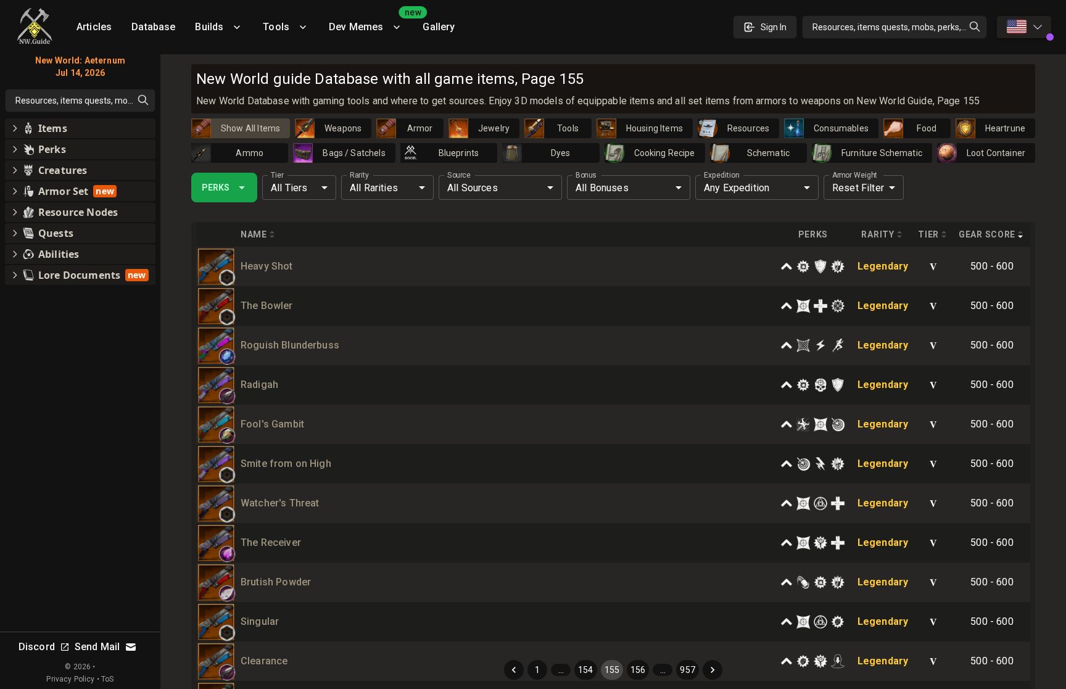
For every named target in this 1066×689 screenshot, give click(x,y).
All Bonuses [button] (602, 188)
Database (153, 27)
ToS (107, 679)
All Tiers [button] (289, 188)
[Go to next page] (712, 670)
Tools (276, 27)
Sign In (774, 27)
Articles (94, 27)
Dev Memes (371, 22)
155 (612, 670)
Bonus (586, 175)
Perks (215, 187)
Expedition (721, 175)
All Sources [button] (472, 188)
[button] (227, 277)
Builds (209, 27)
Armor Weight (854, 175)
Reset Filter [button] (858, 188)
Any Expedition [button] (736, 188)
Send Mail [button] (97, 647)
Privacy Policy (70, 679)
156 (637, 670)
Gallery (439, 27)
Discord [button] (37, 647)
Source (458, 175)
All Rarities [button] (374, 188)
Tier (277, 175)
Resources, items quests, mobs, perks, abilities (899, 27)
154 (585, 670)
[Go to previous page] (514, 670)
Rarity (359, 175)
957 (687, 670)
